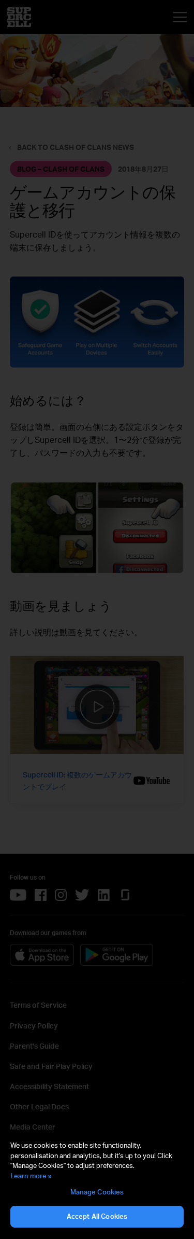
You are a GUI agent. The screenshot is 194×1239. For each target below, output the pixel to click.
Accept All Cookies (97, 1216)
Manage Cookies (97, 1192)
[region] (97, 1184)
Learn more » (31, 1176)
